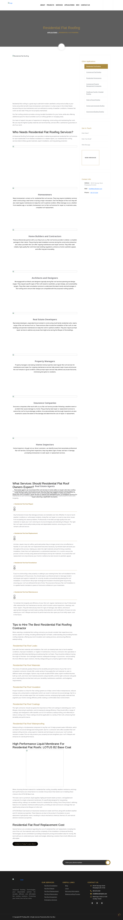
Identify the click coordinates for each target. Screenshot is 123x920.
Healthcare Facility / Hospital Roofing (94, 93)
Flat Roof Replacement (51, 891)
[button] (45, 506)
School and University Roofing (95, 106)
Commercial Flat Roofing (93, 72)
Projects (50, 5)
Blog (66, 886)
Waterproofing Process (72, 894)
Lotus (67, 888)
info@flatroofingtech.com (95, 188)
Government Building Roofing (95, 111)
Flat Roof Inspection (50, 897)
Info (77, 5)
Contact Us (85, 5)
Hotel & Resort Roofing (93, 100)
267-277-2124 (94, 192)
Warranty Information (72, 891)
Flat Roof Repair (49, 888)
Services (59, 5)
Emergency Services (50, 900)
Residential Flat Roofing (93, 66)
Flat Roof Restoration (51, 894)
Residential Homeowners (93, 78)
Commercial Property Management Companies (93, 85)
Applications (69, 5)
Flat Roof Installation (50, 886)
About (42, 5)
